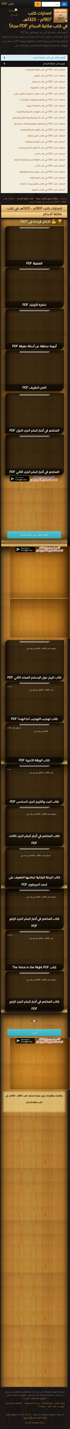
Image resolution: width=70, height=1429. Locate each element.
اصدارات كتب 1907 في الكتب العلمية (48, 190)
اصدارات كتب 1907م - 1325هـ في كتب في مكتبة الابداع (35, 200)
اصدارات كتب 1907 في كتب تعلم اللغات (47, 178)
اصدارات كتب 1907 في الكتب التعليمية (48, 88)
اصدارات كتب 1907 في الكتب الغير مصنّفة (46, 136)
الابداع (64, 199)
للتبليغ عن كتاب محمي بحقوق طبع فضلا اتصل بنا (26, 1396)
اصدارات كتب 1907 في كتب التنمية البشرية (46, 106)
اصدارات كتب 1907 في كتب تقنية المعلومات (45, 70)
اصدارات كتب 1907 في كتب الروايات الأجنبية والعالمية (41, 112)
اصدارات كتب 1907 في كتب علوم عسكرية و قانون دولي (39, 94)
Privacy (41, 1406)
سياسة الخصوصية (32, 1403)
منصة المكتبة (47, 1403)
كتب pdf (52, 1406)
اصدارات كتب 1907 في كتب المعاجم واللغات (45, 142)
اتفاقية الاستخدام (14, 1403)
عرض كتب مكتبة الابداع (54, 64)
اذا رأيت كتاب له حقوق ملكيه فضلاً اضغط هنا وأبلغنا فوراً (26, 1416)
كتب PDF (8, 4)
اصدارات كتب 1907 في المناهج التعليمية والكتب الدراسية (39, 124)
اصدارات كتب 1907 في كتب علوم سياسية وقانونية (42, 172)
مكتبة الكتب (59, 1403)
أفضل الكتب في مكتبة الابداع (34, 534)
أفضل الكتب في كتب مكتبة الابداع (49, 58)
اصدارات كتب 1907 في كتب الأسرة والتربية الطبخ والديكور (39, 118)
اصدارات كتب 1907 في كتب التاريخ (49, 76)
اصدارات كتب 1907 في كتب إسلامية (48, 82)
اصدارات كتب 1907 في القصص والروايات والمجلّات (42, 100)
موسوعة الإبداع (32, 1422)
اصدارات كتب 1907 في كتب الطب (50, 154)
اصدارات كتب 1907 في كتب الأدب (49, 166)
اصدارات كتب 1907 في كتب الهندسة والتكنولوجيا (43, 130)
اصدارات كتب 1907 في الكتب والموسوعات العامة (42, 184)
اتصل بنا (60, 1406)
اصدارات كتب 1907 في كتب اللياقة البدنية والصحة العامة (39, 160)
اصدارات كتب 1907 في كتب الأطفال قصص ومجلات (41, 148)
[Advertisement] (34, 504)
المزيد (34, 1032)
